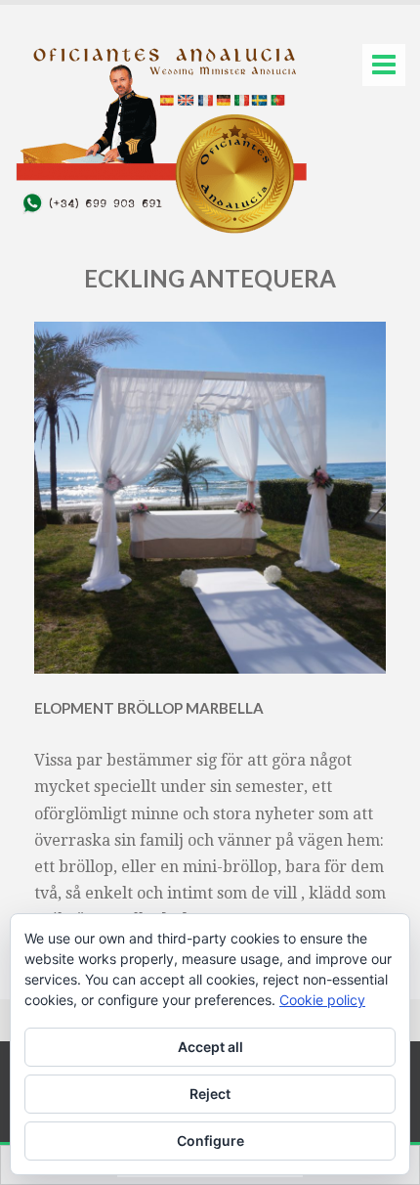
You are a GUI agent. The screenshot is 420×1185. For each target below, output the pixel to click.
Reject (210, 1093)
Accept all (210, 1046)
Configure (210, 1140)
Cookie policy (322, 999)
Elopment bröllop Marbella (149, 708)
